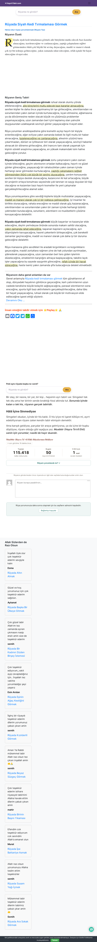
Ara (76, 12)
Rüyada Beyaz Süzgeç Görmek (17, 775)
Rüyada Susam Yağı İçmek (16, 885)
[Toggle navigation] (89, 3)
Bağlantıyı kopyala (48, 510)
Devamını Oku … (15, 300)
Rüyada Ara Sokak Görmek (18, 923)
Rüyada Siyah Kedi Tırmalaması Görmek (36, 24)
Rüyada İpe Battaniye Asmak (17, 850)
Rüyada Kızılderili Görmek (17, 737)
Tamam (55, 940)
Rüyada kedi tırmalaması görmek (43, 278)
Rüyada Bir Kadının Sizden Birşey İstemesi (16, 652)
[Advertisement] (48, 77)
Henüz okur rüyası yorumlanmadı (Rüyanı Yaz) (25, 30)
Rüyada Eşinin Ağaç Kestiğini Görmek (16, 700)
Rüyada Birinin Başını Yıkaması (16, 816)
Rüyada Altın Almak (15, 574)
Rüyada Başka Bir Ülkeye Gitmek (17, 609)
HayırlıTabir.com (13, 3)
